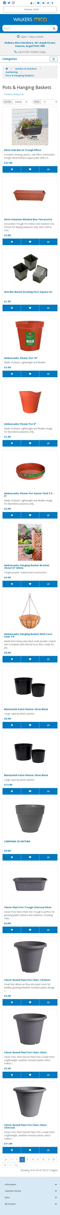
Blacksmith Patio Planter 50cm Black (26, 775)
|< (5, 1159)
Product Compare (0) (14, 94)
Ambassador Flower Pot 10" (21, 358)
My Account (10, 1204)
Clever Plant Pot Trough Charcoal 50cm (27, 907)
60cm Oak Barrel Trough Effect (22, 150)
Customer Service (13, 1191)
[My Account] (32, 3)
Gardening (12, 72)
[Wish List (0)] (38, 3)
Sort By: (7, 101)
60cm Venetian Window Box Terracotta (28, 219)
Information (10, 1184)
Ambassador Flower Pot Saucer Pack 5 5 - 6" (29, 495)
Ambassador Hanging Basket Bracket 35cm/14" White (26, 567)
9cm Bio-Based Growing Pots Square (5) (28, 291)
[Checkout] (48, 3)
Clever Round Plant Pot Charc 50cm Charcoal (25, 1126)
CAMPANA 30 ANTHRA (17, 841)
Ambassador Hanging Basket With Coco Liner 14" (28, 635)
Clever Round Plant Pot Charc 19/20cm (27, 979)
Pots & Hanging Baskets (20, 75)
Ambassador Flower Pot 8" (20, 423)
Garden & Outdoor (26, 68)
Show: (37, 101)
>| (16, 1165)
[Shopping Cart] (43, 3)
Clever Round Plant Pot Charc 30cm (25, 1052)
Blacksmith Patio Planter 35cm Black (26, 709)
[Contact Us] (52, 3)
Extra (7, 1197)
